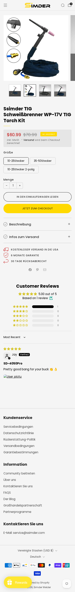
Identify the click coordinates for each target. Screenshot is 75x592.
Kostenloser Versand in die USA (34, 249)
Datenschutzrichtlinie (18, 433)
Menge (8, 180)
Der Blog (9, 499)
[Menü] (5, 5)
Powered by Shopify (37, 582)
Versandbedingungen (18, 446)
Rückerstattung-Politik (19, 439)
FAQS (7, 493)
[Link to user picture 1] (12, 383)
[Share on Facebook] (30, 269)
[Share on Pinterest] (37, 269)
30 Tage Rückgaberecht (29, 261)
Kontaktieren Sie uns (18, 486)
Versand (28, 140)
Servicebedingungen (18, 427)
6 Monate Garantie (25, 255)
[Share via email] (45, 269)
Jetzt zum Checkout (37, 208)
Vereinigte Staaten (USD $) (35, 550)
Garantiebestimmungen (20, 452)
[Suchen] (63, 5)
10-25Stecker (16, 161)
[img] (12, 349)
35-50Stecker (43, 161)
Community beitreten (19, 473)
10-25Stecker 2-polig (21, 169)
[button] (20, 306)
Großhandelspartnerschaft (22, 505)
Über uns (9, 480)
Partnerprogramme (17, 512)
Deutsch (35, 557)
